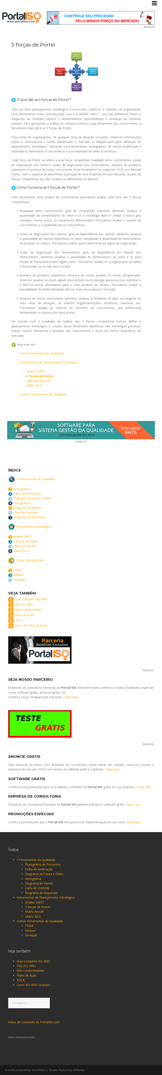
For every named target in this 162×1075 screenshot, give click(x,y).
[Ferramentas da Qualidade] (22, 17)
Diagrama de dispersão (29, 517)
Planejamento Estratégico (33, 527)
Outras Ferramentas (29, 560)
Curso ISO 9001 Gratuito (31, 625)
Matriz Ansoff (34, 912)
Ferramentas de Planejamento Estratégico (49, 362)
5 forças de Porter (40, 376)
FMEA (17, 570)
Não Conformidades (28, 610)
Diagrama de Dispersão (41, 893)
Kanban (18, 575)
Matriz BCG (34, 385)
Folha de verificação (27, 494)
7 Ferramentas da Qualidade (35, 479)
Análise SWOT (36, 371)
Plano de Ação (24, 615)
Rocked (63, 1070)
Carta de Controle (25, 512)
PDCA (18, 620)
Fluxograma (21, 489)
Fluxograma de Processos (43, 864)
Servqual (19, 580)
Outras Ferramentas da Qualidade (43, 394)
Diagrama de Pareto (27, 508)
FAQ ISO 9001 (24, 604)
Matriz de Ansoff (38, 381)
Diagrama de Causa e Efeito (32, 498)
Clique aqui (70, 697)
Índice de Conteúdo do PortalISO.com (34, 1022)
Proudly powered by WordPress (25, 1070)
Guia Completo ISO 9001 (31, 599)
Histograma (21, 503)
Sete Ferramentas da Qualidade (41, 353)
